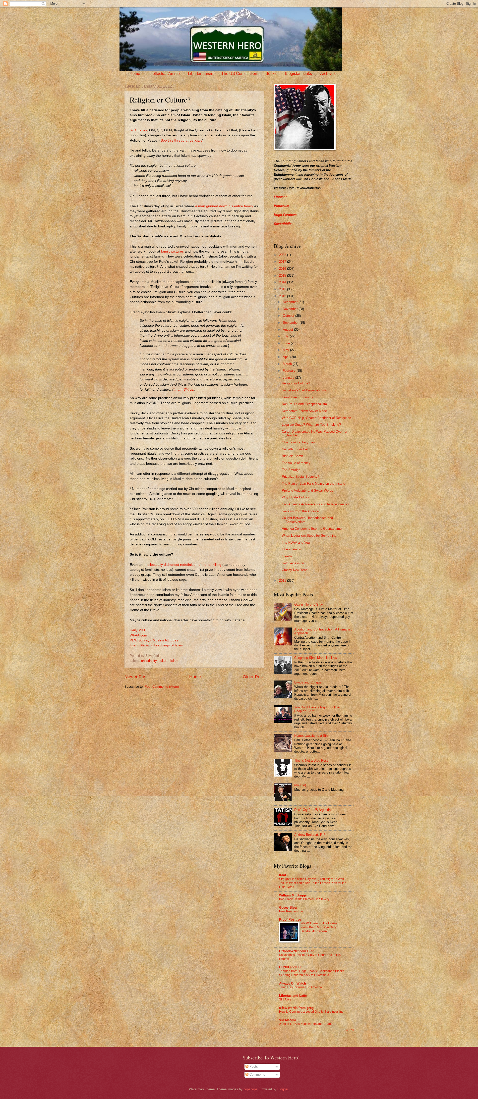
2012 (283, 296)
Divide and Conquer (308, 682)
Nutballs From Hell (295, 449)
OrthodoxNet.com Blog (296, 951)
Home (134, 73)
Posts (253, 1066)
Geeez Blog (288, 907)
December (291, 302)
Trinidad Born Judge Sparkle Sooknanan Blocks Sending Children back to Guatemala (311, 973)
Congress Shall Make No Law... (317, 658)
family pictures (172, 251)
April (286, 357)
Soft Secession (293, 563)
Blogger (282, 1089)
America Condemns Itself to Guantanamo (312, 528)
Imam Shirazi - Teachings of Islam (156, 645)
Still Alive (285, 999)
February (290, 370)
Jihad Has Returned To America (300, 987)
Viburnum (281, 206)
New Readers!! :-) (291, 911)
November (291, 309)
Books (271, 73)
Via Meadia (287, 1020)
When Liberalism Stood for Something (309, 535)
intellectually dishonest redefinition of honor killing (182, 565)
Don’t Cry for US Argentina (313, 810)
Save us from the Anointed (301, 511)
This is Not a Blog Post (311, 760)
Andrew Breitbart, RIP (310, 835)
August (288, 329)
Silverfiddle (283, 224)
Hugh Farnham (285, 215)
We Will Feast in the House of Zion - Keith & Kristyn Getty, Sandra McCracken (320, 927)
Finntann (281, 197)
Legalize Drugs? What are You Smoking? (311, 424)
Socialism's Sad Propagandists (304, 390)
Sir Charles (138, 130)
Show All (349, 1030)
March (288, 364)
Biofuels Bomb (292, 456)
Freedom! (289, 556)
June (287, 343)
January (289, 377)
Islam (174, 661)
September (291, 322)
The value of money (296, 463)
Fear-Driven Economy (297, 397)
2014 (283, 282)
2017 (283, 261)
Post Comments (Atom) (162, 686)
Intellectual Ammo (164, 73)
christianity (149, 661)
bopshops (250, 1089)
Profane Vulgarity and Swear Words (307, 490)
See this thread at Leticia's (181, 140)
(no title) (300, 785)
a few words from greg (296, 1008)
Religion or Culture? (296, 383)
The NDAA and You (296, 542)
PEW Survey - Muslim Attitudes (154, 640)
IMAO (283, 875)
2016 (283, 268)
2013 (283, 289)
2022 (283, 255)
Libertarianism (200, 73)
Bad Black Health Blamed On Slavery (304, 899)
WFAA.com (138, 635)
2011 (283, 580)
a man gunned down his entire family (224, 206)
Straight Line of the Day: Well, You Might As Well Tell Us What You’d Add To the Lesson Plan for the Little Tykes (312, 883)
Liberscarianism (293, 549)
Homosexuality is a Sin (311, 735)
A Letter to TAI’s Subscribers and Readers (307, 1024)
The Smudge (291, 470)
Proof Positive (290, 919)
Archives (328, 73)
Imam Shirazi (184, 389)
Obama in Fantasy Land (299, 442)
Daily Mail (137, 630)
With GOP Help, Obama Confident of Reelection (316, 418)
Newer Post (136, 676)
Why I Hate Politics (296, 497)
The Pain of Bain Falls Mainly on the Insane (313, 483)
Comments (256, 1074)
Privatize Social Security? (300, 476)
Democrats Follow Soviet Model (305, 411)
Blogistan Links (298, 73)
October (289, 315)
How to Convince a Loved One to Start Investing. (311, 1011)
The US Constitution (239, 73)
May (286, 350)
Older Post (253, 676)
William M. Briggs (293, 895)
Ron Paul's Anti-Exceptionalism (304, 404)
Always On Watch (292, 983)
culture (163, 661)
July (286, 336)
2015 (283, 275)
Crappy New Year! (295, 570)
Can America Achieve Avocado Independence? (315, 504)
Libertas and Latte (293, 995)
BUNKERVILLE (290, 967)
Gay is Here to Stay (308, 604)
